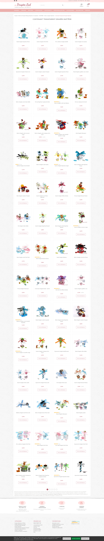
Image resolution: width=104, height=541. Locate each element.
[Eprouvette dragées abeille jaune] (61, 350)
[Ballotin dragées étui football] (23, 163)
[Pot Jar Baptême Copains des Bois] (42, 100)
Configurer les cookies (75, 523)
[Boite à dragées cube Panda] (42, 163)
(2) (59, 133)
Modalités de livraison (56, 525)
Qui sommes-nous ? (56, 523)
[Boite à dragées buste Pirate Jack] (42, 411)
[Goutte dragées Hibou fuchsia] (61, 194)
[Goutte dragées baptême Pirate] (61, 70)
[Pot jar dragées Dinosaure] (23, 287)
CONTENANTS (48, 10)
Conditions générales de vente (58, 524)
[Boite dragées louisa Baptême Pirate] (61, 318)
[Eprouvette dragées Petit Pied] (81, 442)
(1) (59, 101)
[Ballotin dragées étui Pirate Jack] (23, 411)
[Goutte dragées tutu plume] (81, 40)
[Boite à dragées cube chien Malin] (23, 100)
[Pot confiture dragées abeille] (61, 40)
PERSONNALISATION (59, 10)
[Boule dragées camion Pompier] (81, 318)
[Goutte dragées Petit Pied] (42, 40)
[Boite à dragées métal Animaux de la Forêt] (23, 474)
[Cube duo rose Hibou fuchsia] (61, 287)
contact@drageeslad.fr (38, 525)
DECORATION (79, 10)
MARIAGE (23, 10)
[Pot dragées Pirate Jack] (61, 381)
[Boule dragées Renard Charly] (42, 256)
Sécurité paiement (55, 526)
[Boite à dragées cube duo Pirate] (81, 256)
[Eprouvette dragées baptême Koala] (61, 474)
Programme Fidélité (37, 529)
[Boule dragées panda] (81, 411)
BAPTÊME (30, 10)
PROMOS (87, 10)
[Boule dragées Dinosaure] (61, 411)
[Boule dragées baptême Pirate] (23, 40)
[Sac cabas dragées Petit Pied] (61, 442)
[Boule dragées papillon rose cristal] (81, 70)
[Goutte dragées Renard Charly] (81, 381)
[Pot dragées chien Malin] (23, 224)
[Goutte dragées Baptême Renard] (42, 224)
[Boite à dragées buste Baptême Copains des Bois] (42, 474)
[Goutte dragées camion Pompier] (42, 70)
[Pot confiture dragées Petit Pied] (23, 442)
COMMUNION (38, 10)
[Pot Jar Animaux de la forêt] (81, 100)
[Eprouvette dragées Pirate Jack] (42, 381)
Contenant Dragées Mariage (20, 525)
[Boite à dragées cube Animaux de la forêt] (42, 132)
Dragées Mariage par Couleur (20, 524)
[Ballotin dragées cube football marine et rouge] (61, 132)
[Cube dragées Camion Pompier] (23, 194)
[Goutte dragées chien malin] (23, 381)
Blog (34, 532)
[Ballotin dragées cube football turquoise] (23, 318)
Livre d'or (35, 527)
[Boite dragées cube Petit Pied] (23, 256)
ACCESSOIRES (70, 10)
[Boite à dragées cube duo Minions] (61, 100)
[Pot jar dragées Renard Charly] (81, 194)
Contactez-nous (37, 526)
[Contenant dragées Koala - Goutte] (42, 287)
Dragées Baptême (18, 526)
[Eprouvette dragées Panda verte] (23, 70)
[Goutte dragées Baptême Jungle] (61, 163)
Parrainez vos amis (37, 530)
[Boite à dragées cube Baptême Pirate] (81, 163)
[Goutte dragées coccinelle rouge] (23, 350)
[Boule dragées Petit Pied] (42, 442)
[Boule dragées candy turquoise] (42, 318)
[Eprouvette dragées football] (81, 474)
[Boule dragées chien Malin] (81, 350)
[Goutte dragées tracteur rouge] (81, 224)
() (79, 522)
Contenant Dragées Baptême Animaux (22, 527)
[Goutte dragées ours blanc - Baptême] (42, 194)
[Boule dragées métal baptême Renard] (61, 224)
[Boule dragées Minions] (61, 256)
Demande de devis (37, 528)
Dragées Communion (19, 530)
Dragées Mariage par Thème (20, 523)
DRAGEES (16, 10)
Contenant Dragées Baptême (20, 528)
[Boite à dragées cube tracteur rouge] (23, 132)
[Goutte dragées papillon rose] (81, 287)
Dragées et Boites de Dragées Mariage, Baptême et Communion (26, 15)
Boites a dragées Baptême (49, 15)
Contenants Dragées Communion (21, 531)
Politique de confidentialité (57, 527)
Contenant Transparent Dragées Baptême (63, 15)
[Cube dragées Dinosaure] (81, 132)
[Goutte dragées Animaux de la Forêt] (42, 350)
